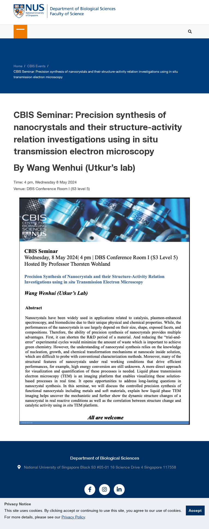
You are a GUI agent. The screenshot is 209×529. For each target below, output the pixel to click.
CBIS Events (36, 66)
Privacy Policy (73, 517)
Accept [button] (195, 510)
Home (18, 66)
